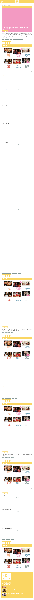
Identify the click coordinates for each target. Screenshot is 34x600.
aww (3, 39)
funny (11, 39)
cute (5, 39)
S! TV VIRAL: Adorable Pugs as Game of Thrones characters (15, 27)
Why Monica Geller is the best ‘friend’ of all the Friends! (18, 55)
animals (3, 539)
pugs (16, 39)
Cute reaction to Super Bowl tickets (10, 323)
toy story (12, 457)
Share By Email (7, 31)
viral (22, 39)
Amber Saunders (5, 29)
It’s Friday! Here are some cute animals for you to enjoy (14, 489)
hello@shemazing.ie (6, 584)
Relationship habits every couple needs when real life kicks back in (15, 589)
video (19, 39)
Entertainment (4, 28)
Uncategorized (4, 73)
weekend (12, 539)
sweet (9, 332)
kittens (8, 457)
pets (14, 39)
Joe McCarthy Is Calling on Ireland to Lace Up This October (14, 593)
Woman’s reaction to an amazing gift (10, 382)
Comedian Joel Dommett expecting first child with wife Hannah (27, 66)
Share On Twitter (5, 31)
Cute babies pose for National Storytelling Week (12, 71)
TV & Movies (9, 28)
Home (2, 5)
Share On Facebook (4, 31)
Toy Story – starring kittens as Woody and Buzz (12, 448)
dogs (8, 39)
